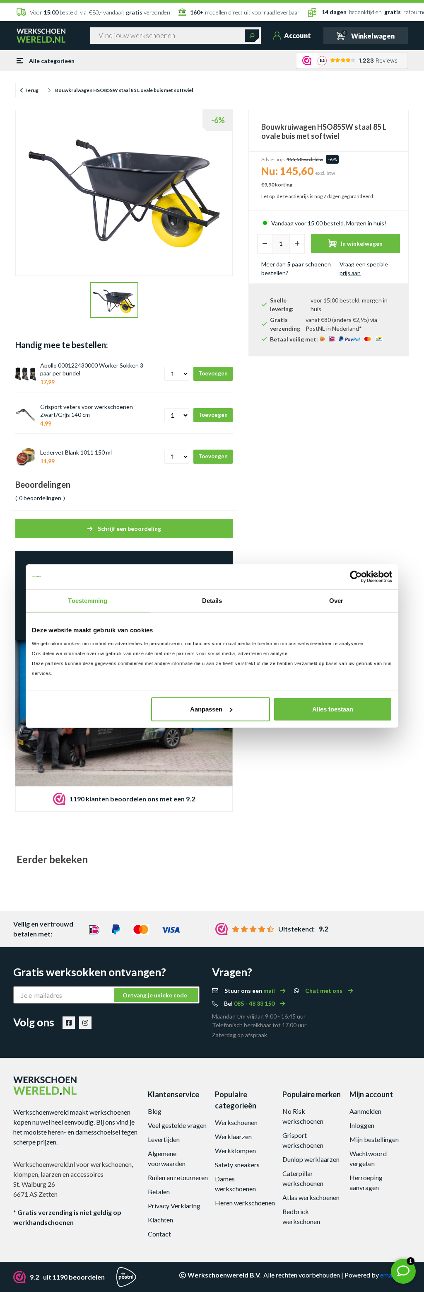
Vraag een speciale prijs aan (364, 268)
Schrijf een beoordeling (128, 528)
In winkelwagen (362, 243)
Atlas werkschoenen (311, 1197)
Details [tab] (212, 600)
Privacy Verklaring (174, 1206)
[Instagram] (85, 1022)
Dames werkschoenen (235, 1184)
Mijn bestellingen (374, 1139)
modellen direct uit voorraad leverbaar (245, 12)
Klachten (160, 1220)
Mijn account (371, 1094)
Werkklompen (235, 1150)
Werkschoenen (236, 1122)
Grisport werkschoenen (302, 1140)
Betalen (159, 1191)
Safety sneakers (237, 1165)
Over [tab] (336, 600)
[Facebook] (69, 1022)
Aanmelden (365, 1111)
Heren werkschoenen (245, 1203)
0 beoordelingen (40, 497)
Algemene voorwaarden (167, 1158)
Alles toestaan (332, 708)
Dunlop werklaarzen (311, 1159)
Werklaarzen (233, 1136)
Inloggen (361, 1125)
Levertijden (164, 1139)
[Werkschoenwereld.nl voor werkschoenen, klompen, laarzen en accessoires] (41, 34)
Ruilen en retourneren (178, 1177)
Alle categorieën (52, 60)
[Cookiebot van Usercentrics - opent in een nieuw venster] (356, 577)
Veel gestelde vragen (177, 1125)
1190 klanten (89, 799)
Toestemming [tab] (87, 600)
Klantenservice (173, 1094)
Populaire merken (311, 1094)
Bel (250, 1003)
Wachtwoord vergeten (368, 1158)
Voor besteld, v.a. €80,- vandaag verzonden (100, 12)
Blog (154, 1111)
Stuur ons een (250, 990)
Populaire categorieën (235, 1100)
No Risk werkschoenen (302, 1116)
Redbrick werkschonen (301, 1216)
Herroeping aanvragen (366, 1182)
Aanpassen (206, 708)
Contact (159, 1234)
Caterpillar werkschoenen (302, 1178)
